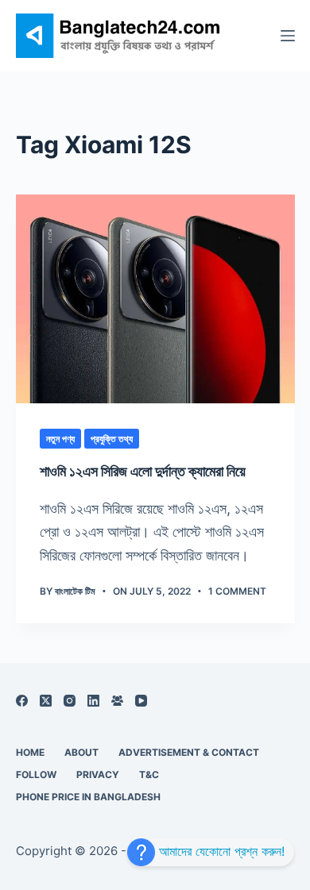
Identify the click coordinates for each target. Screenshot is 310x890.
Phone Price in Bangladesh (88, 797)
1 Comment (237, 591)
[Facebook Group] (117, 701)
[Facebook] (22, 701)
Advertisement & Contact (188, 752)
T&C (149, 774)
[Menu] (288, 36)
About (81, 752)
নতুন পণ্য (60, 439)
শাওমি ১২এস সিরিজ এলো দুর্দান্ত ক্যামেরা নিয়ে (143, 471)
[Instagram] (70, 701)
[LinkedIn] (93, 701)
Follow (36, 774)
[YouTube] (141, 701)
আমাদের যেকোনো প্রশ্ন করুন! (220, 851)
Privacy (97, 774)
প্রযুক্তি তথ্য (112, 439)
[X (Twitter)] (46, 701)
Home (30, 752)
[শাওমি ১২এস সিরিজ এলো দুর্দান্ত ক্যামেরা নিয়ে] (155, 299)
